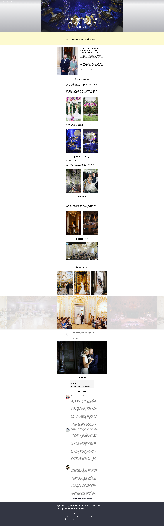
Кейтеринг (88, 513)
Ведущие (75, 513)
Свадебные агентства (72, 516)
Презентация (82, 29)
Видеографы (82, 513)
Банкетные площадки (67, 513)
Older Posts (82, 524)
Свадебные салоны (81, 516)
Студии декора (96, 516)
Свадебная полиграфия (61, 516)
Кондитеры (95, 513)
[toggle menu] (1, 1)
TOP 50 (59, 513)
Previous (55, 313)
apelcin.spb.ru (75, 384)
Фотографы (103, 516)
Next (108, 313)
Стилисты (89, 516)
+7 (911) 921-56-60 (78, 381)
